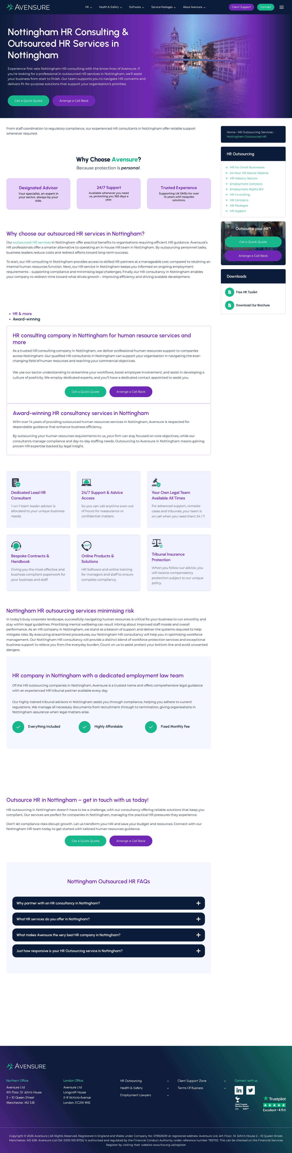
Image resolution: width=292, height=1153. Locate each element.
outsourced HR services (32, 242)
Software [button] (135, 7)
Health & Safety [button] (109, 7)
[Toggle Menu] (281, 7)
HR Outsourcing (131, 1081)
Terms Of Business (190, 1088)
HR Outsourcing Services (255, 132)
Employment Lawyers (135, 1095)
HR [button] (87, 7)
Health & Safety (131, 1088)
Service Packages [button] (162, 7)
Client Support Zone (192, 1081)
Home (231, 132)
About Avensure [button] (192, 7)
